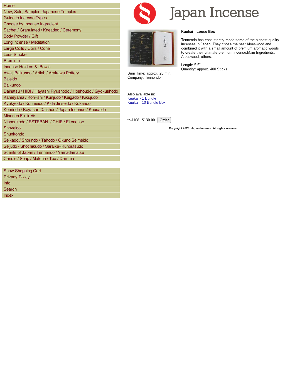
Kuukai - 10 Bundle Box (146, 102)
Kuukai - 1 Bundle (141, 98)
